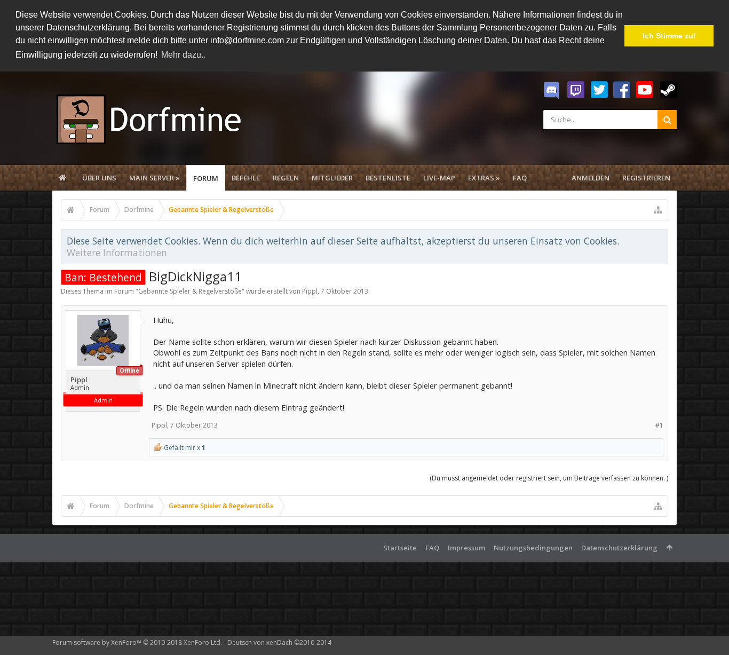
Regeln (286, 178)
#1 (659, 425)
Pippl (310, 291)
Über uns (99, 178)
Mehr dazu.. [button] (183, 54)
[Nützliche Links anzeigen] (658, 210)
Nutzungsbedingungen (533, 548)
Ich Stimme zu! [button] (669, 35)
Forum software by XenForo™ (137, 642)
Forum (205, 178)
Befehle (246, 178)
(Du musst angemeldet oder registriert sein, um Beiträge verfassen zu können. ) (549, 478)
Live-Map (439, 178)
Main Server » (154, 178)
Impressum (466, 548)
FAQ (520, 178)
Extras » (484, 178)
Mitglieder (332, 178)
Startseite (400, 548)
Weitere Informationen (117, 252)
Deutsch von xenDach (279, 642)
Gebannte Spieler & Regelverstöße (190, 291)
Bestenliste (388, 178)
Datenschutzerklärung (619, 548)
